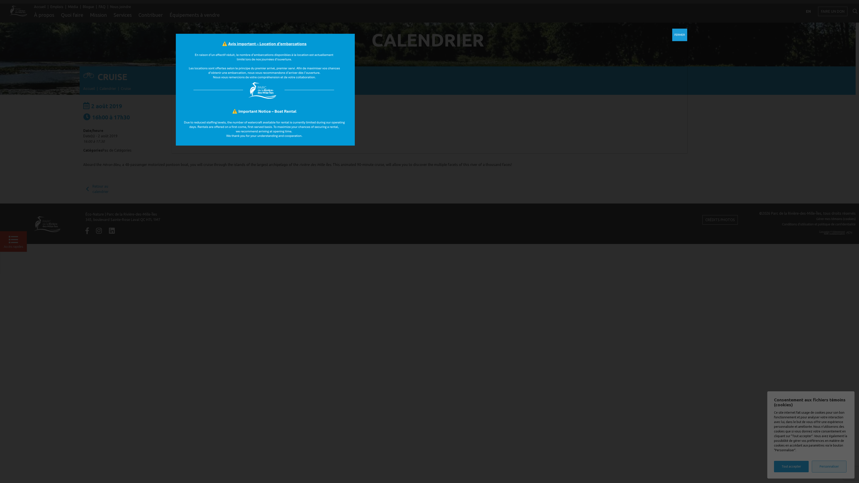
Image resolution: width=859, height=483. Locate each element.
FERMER (679, 34)
